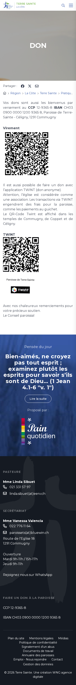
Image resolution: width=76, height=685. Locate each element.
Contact (57, 659)
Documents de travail (38, 651)
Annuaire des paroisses (38, 655)
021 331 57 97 (20, 487)
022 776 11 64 (20, 526)
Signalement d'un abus (38, 647)
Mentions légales (41, 638)
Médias (63, 638)
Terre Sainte (26, 4)
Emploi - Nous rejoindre (30, 659)
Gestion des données (38, 664)
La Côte (20, 7)
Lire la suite (38, 399)
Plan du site (16, 638)
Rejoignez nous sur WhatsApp (27, 575)
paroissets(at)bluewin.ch (29, 533)
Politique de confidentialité (38, 642)
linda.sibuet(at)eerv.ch (27, 494)
